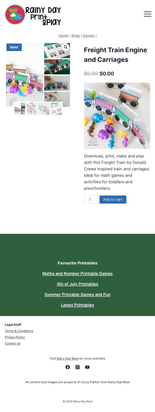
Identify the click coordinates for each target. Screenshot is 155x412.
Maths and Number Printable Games (77, 273)
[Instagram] (77, 367)
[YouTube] (87, 367)
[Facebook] (68, 367)
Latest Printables (77, 305)
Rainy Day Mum (68, 358)
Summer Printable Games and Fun (77, 294)
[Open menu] (148, 14)
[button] (65, 47)
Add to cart (113, 199)
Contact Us (13, 343)
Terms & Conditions (19, 331)
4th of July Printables (77, 284)
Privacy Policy (15, 337)
